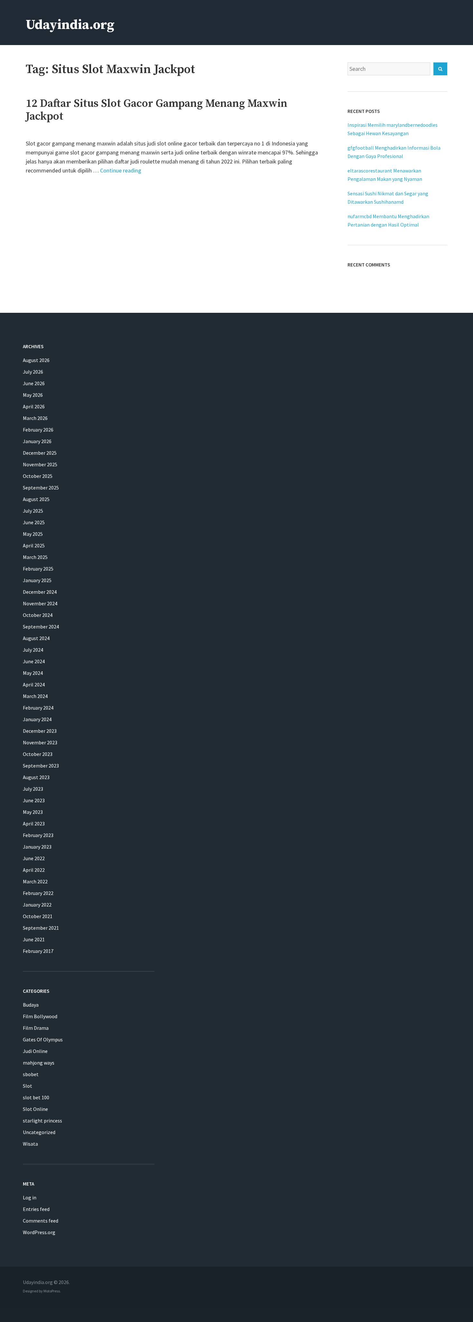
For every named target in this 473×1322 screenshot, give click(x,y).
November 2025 (40, 464)
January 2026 (37, 441)
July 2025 (33, 510)
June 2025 (34, 522)
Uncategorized (39, 1132)
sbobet (31, 1074)
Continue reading (120, 170)
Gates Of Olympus (43, 1039)
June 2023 (34, 800)
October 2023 (37, 754)
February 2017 (38, 951)
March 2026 (35, 418)
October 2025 (37, 476)
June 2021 (34, 939)
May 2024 (33, 673)
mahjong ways (38, 1062)
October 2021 (37, 916)
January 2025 (37, 580)
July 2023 (33, 789)
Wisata (30, 1143)
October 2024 (37, 615)
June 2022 (34, 858)
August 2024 (36, 638)
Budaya (31, 1004)
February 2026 (38, 429)
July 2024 (33, 650)
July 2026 (33, 371)
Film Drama (36, 1028)
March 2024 (35, 696)
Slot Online (35, 1109)
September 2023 (41, 765)
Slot (27, 1086)
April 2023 (34, 823)
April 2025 (34, 545)
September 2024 (41, 626)
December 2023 (40, 731)
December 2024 (40, 592)
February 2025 (38, 568)
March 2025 (35, 557)
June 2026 (34, 383)
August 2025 (36, 499)
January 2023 (37, 846)
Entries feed (36, 1209)
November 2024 (40, 603)
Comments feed (40, 1220)
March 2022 (35, 881)
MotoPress (51, 1291)
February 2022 (38, 893)
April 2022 (34, 870)
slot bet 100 (36, 1097)
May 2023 (33, 812)
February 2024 (38, 707)
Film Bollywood (40, 1016)
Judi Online (35, 1051)
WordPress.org (39, 1232)
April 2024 (34, 684)
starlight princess (42, 1120)
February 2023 (38, 835)
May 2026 (33, 395)
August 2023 (36, 777)
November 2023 (40, 742)
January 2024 (37, 719)
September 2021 (41, 928)
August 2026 (36, 360)
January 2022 (37, 904)
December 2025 (40, 453)
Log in (29, 1197)
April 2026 (34, 406)
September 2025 (41, 487)
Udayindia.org (70, 24)
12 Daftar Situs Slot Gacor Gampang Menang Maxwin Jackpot (156, 110)
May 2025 (33, 534)
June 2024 (34, 661)
